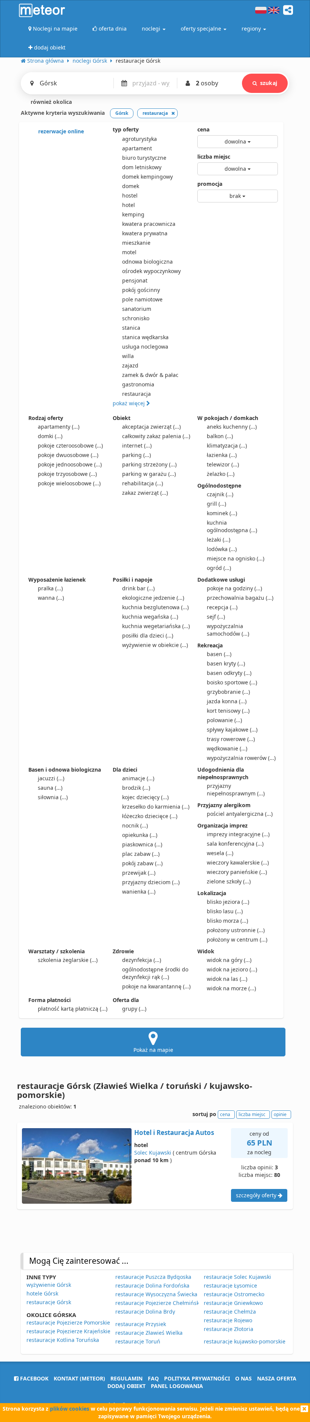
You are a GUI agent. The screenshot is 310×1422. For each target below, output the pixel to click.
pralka (50, 588)
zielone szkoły (229, 881)
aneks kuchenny (232, 426)
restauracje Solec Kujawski (237, 1276)
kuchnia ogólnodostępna (232, 526)
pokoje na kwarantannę (156, 986)
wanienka (138, 891)
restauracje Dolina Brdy (145, 1311)
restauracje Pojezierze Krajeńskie (68, 1331)
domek (130, 186)
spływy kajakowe (232, 729)
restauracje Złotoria (228, 1328)
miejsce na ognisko (235, 558)
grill (216, 503)
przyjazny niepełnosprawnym (236, 789)
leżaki (218, 539)
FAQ (153, 1378)
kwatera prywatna (144, 233)
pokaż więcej (129, 403)
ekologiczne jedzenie (153, 597)
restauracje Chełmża (230, 1311)
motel (129, 252)
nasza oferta (276, 1378)
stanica (131, 327)
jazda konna (226, 701)
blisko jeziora (228, 901)
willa (128, 356)
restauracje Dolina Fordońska (152, 1285)
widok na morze (231, 988)
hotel (128, 204)
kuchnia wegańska (150, 616)
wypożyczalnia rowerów (241, 757)
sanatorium (136, 308)
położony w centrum (237, 939)
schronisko (135, 318)
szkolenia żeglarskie (68, 959)
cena (203, 129)
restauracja (136, 393)
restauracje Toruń (137, 1341)
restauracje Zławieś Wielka (149, 1332)
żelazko (220, 473)
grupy (134, 1008)
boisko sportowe (232, 682)
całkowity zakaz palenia (156, 436)
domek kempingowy (147, 176)
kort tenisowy (228, 710)
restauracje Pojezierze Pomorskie (68, 1322)
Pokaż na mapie (153, 1049)
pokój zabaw (142, 863)
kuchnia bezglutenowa (155, 607)
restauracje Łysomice (230, 1285)
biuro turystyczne (144, 157)
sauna (50, 787)
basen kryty (226, 663)
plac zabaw (141, 853)
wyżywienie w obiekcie (155, 644)
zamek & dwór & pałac (150, 374)
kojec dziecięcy (145, 797)
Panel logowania (177, 1386)
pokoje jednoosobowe (70, 464)
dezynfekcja (141, 959)
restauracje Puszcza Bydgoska (153, 1276)
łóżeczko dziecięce (149, 816)
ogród (219, 567)
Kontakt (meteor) (79, 1378)
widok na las (227, 978)
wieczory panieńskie (237, 871)
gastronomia (138, 384)
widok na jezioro (232, 969)
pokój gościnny (141, 289)
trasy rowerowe (231, 739)
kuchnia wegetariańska (156, 626)
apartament (137, 148)
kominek (222, 513)
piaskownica (142, 844)
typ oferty (126, 129)
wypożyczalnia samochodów (228, 629)
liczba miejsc (213, 156)
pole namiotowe (142, 299)
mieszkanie (136, 242)
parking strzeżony (149, 464)
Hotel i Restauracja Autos (174, 1132)
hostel (130, 195)
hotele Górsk (42, 1293)
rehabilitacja (142, 483)
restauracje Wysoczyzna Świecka (156, 1294)
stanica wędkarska (145, 337)
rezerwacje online (60, 131)
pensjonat (134, 280)
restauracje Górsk (48, 1302)
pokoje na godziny (234, 588)
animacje (138, 778)
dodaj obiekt (126, 1386)
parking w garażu (149, 473)
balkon (220, 436)
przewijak (138, 872)
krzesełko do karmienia (155, 806)
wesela (220, 853)
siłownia (53, 797)
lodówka (222, 549)
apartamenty (58, 426)
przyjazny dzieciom (151, 882)
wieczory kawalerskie (238, 862)
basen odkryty (229, 672)
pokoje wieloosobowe (69, 483)
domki (50, 436)
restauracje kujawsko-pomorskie (244, 1341)
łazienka (222, 455)
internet (137, 445)
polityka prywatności (197, 1378)
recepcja (222, 607)
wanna (51, 597)
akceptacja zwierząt (151, 426)
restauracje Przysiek (140, 1324)
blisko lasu (225, 911)
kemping (133, 214)
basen (219, 654)
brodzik (136, 787)
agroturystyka (139, 138)
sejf (216, 616)
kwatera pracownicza (148, 223)
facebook (33, 1378)
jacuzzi (51, 778)
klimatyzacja (227, 445)
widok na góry (229, 959)
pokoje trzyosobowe (67, 473)
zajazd (130, 365)
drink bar (138, 588)
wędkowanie (227, 748)
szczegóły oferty (257, 1195)
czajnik (220, 494)
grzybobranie (228, 691)
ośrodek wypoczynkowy (151, 271)
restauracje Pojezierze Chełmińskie (159, 1302)
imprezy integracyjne (238, 834)
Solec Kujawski (152, 1152)
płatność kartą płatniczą (72, 1008)
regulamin (126, 1378)
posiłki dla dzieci (147, 635)
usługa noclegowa (145, 346)
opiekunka (139, 834)
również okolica (50, 101)
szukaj (268, 82)
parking (136, 455)
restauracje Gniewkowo (233, 1302)
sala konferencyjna (235, 843)
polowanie (224, 720)
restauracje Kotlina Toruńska (62, 1339)
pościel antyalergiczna (240, 813)
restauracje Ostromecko (234, 1294)
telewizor (223, 464)
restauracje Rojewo (228, 1320)
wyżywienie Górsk (48, 1284)
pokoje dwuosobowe (68, 455)
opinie (280, 1114)
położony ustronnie (236, 930)
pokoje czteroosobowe (70, 445)
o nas (243, 1378)
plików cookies (69, 1408)
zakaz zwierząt (145, 492)
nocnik (135, 825)
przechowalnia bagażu (240, 597)
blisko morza (227, 920)
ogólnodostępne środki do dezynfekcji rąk (155, 973)
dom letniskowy (141, 167)
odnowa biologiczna (147, 261)
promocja (209, 183)
